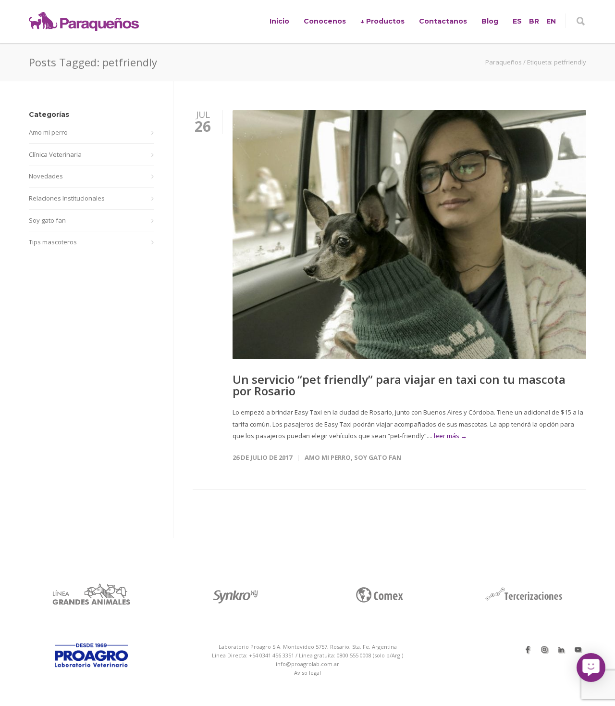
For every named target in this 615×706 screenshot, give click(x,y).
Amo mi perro (328, 457)
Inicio (279, 21)
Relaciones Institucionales (67, 198)
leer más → (450, 435)
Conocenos (325, 21)
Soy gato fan (377, 457)
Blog (489, 21)
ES (517, 21)
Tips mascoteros (53, 242)
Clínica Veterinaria (55, 154)
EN (551, 21)
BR (534, 21)
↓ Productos (382, 21)
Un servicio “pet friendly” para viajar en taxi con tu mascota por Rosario (399, 385)
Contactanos (443, 21)
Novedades (46, 176)
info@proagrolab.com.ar (307, 664)
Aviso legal (307, 672)
